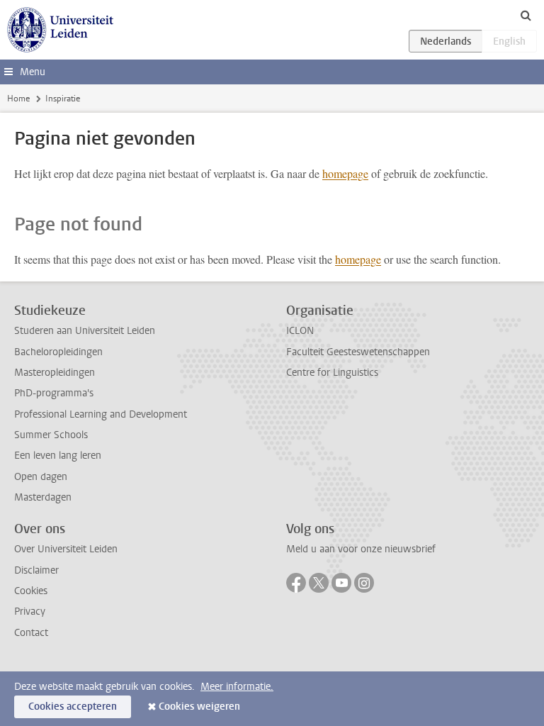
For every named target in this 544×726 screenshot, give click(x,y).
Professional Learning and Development (100, 414)
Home (18, 98)
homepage (345, 173)
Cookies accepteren (72, 706)
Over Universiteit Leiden (66, 549)
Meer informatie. (236, 686)
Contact (31, 633)
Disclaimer (36, 570)
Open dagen (40, 477)
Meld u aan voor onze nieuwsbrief (361, 549)
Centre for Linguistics (332, 372)
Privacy (29, 611)
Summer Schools (51, 435)
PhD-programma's (54, 393)
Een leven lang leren (57, 455)
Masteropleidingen (54, 372)
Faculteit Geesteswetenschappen (358, 352)
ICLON (300, 330)
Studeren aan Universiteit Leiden (84, 330)
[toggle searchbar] (525, 15)
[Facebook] (296, 583)
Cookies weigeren (199, 706)
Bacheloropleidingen (58, 352)
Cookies (30, 591)
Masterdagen (43, 497)
